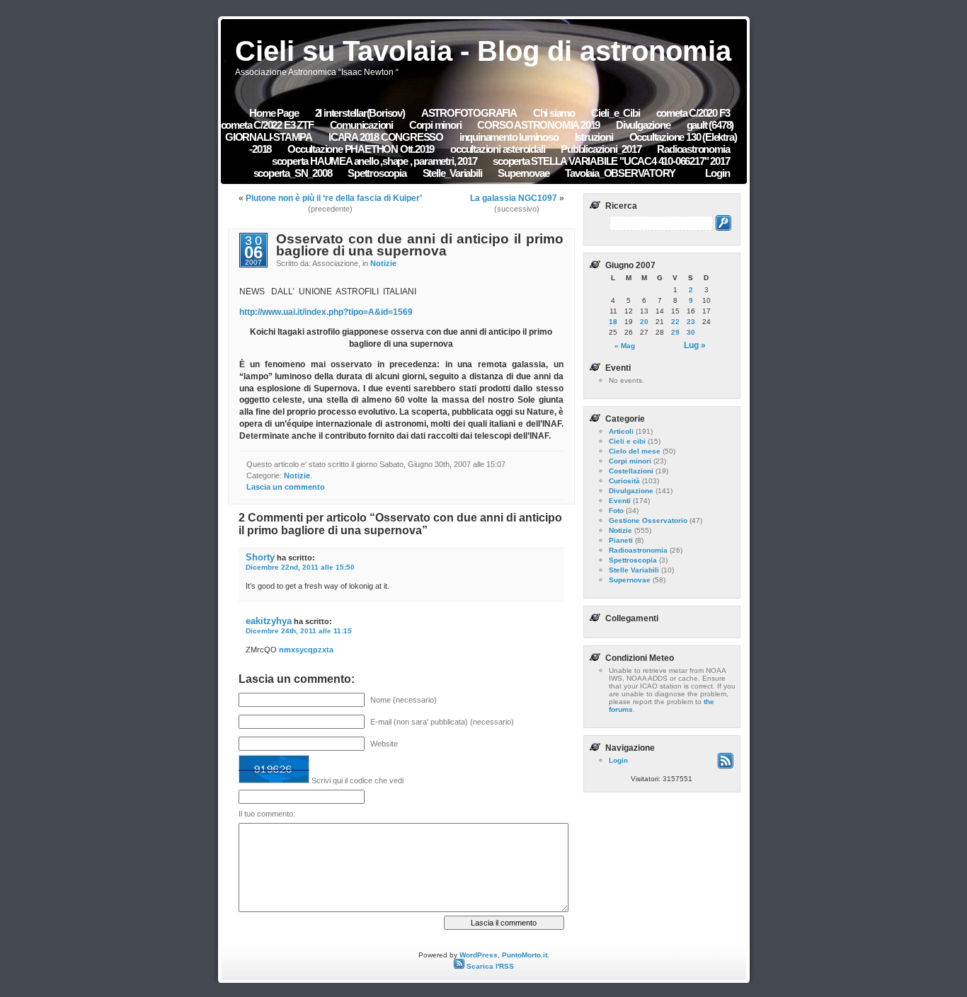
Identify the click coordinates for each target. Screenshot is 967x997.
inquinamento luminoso (509, 137)
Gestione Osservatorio (648, 520)
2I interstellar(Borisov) (360, 113)
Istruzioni (594, 137)
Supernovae (523, 173)
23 (691, 321)
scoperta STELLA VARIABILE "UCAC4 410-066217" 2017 (611, 161)
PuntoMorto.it (524, 955)
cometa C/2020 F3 (693, 113)
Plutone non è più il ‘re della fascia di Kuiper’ (334, 198)
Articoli (621, 431)
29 (675, 332)
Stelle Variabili (634, 570)
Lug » (695, 345)
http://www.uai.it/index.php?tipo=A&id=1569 (326, 312)
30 (691, 332)
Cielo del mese (634, 451)
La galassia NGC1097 (513, 198)
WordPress (478, 955)
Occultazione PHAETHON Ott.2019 (360, 149)
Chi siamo (554, 113)
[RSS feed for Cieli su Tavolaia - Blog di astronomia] (725, 766)
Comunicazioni (362, 125)
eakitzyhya (269, 621)
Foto (616, 510)
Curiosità (624, 481)
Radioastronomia (693, 149)
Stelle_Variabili (452, 173)
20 (644, 321)
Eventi (620, 501)
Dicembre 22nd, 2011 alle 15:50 (300, 567)
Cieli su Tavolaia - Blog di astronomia (483, 51)
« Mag (624, 346)
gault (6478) (710, 125)
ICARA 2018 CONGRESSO (386, 137)
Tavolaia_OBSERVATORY (620, 173)
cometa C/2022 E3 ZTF (267, 125)
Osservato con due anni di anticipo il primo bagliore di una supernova (419, 244)
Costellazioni (631, 471)
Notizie (383, 263)
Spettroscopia (377, 173)
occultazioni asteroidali (498, 149)
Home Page (273, 113)
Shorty (260, 557)
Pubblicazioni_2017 (602, 149)
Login (717, 173)
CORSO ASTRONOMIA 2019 (539, 125)
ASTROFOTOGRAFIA (469, 113)
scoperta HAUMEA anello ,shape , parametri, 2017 (375, 161)
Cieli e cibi (627, 441)
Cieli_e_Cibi (615, 113)
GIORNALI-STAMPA (268, 137)
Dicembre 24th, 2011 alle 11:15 (299, 631)
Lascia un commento (285, 487)
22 (675, 321)
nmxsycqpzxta (306, 649)
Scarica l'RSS (489, 966)
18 (613, 321)
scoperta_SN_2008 (293, 173)
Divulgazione (643, 125)
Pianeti (621, 540)
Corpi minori (435, 125)
